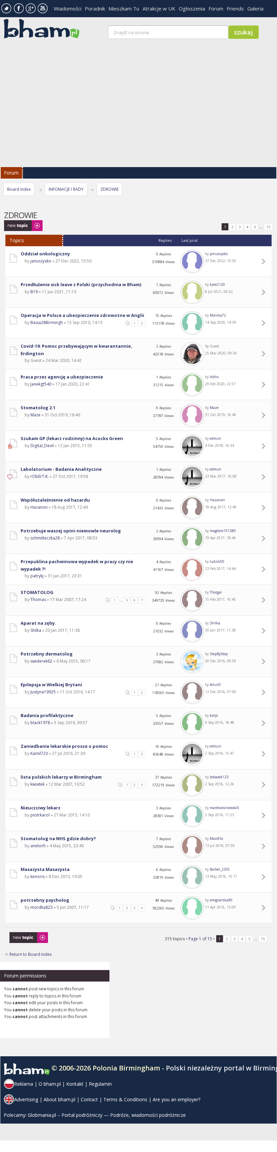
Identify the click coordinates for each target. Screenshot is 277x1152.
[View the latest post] (264, 261)
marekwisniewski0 (224, 807)
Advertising (26, 1099)
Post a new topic (19, 223)
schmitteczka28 (45, 538)
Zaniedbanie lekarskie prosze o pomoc (64, 746)
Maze (35, 415)
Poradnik (95, 8)
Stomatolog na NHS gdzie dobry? (58, 838)
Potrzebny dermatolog (47, 654)
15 (268, 226)
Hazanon (39, 507)
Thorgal (216, 592)
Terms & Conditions (125, 1099)
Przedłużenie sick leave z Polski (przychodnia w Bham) (81, 284)
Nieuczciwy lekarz (40, 808)
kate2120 (217, 284)
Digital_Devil (42, 445)
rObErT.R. (39, 476)
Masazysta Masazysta (45, 869)
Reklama (23, 1084)
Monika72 (218, 315)
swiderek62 (41, 661)
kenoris (37, 876)
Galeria (255, 8)
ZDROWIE (109, 189)
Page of (200, 939)
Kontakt (74, 1084)
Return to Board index (30, 954)
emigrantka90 (221, 900)
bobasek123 (219, 777)
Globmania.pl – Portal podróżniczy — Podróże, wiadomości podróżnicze (107, 1115)
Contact (89, 1099)
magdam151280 (223, 530)
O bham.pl (50, 1084)
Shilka (35, 630)
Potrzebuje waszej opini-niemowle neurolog (71, 531)
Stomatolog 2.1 (38, 408)
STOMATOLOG (37, 592)
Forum (215, 8)
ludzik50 (217, 561)
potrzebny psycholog (45, 900)
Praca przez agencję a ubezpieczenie (62, 377)
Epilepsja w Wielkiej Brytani (51, 685)
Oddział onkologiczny (45, 254)
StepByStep (219, 653)
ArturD (215, 684)
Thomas (38, 599)
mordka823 (41, 907)
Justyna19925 (43, 692)
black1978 (40, 722)
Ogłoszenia (192, 8)
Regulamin (100, 1084)
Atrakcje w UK (159, 8)
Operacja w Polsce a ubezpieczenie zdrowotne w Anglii (82, 315)
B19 (34, 292)
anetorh (38, 846)
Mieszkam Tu (123, 8)
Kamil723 (39, 753)
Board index (19, 189)
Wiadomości (67, 8)
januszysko (40, 261)
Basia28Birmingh (46, 322)
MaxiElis (216, 838)
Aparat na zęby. (38, 623)
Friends (235, 8)
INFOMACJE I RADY (66, 189)
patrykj (37, 576)
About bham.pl (59, 1099)
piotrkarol (40, 815)
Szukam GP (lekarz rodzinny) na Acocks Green (72, 438)
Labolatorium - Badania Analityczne (61, 469)
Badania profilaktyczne (47, 715)
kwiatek (37, 784)
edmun (215, 438)
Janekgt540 (40, 384)
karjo (214, 715)
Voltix (214, 376)
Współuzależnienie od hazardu (55, 500)
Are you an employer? (176, 1099)
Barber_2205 (220, 869)
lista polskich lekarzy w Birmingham (61, 777)
